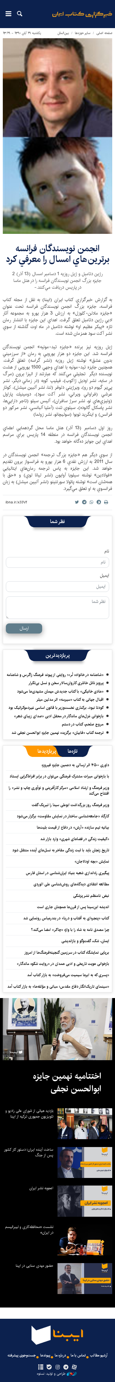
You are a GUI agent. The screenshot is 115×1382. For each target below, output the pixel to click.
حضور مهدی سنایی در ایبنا (34, 1266)
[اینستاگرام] (57, 1367)
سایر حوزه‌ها (82, 33)
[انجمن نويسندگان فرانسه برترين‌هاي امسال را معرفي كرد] (57, 136)
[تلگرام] (66, 1367)
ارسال (24, 628)
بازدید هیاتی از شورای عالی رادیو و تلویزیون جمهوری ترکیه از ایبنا (29, 1113)
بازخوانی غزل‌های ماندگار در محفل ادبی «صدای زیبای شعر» (59, 716)
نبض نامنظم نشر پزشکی (91, 896)
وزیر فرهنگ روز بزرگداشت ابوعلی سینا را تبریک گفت (70, 805)
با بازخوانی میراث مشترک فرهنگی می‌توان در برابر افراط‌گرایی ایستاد (59, 776)
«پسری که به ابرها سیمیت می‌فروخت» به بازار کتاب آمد (68, 975)
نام (106, 551)
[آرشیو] (40, 1367)
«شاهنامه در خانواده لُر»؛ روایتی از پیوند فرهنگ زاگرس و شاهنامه (55, 675)
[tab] (72, 751)
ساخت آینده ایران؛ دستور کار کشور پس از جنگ (28, 1152)
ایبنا (82, 18)
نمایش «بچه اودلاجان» (92, 861)
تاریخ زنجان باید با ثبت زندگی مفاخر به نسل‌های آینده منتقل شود (60, 850)
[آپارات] (74, 1367)
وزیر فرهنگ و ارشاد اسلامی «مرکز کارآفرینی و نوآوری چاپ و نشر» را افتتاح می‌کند (59, 791)
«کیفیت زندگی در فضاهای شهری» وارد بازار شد (74, 839)
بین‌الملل (63, 33)
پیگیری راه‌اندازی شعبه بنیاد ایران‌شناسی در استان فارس (67, 873)
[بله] (48, 1367)
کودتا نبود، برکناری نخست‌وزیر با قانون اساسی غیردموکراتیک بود (56, 708)
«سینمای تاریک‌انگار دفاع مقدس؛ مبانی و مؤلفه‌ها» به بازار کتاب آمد (58, 986)
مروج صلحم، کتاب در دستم (83, 724)
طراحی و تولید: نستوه (51, 1373)
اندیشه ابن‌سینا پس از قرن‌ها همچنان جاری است (73, 907)
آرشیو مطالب (98, 1355)
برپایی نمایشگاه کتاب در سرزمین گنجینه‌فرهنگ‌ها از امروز (66, 952)
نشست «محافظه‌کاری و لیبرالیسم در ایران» (29, 1230)
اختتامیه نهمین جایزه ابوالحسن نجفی (67, 1082)
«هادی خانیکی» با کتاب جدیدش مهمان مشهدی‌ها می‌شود (60, 691)
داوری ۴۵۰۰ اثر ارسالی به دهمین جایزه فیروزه (75, 765)
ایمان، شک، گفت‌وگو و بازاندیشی (85, 941)
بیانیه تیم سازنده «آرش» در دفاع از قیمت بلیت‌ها (73, 827)
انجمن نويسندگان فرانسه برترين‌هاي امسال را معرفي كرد (57, 254)
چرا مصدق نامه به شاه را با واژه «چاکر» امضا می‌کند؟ (70, 930)
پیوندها (45, 1355)
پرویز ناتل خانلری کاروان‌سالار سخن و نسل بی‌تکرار (66, 683)
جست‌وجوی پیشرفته (22, 1355)
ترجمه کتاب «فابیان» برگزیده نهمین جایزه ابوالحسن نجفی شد (57, 733)
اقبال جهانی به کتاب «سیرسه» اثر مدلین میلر (70, 699)
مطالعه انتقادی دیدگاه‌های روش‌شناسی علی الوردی (71, 884)
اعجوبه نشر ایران (41, 1188)
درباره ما (60, 1355)
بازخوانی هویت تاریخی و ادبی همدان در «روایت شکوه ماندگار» (63, 964)
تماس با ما (78, 1355)
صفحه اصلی (104, 33)
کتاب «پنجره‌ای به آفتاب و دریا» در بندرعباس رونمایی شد (66, 918)
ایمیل (104, 575)
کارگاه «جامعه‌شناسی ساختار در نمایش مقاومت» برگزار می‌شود (63, 816)
